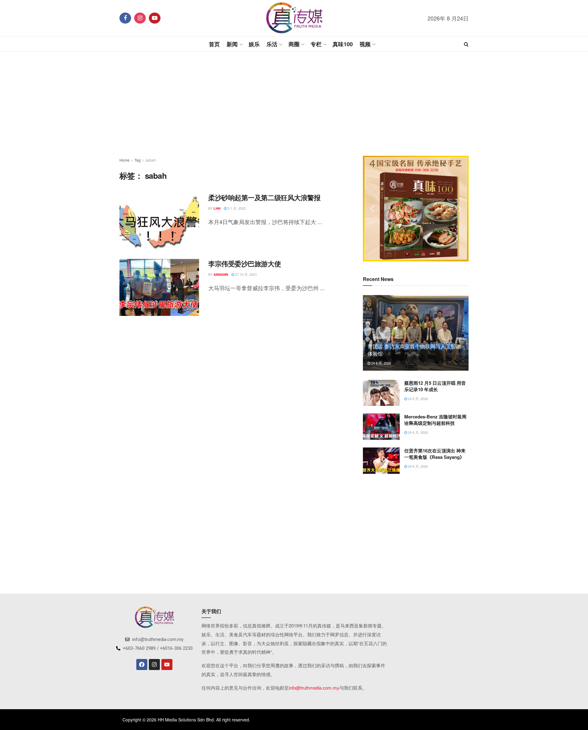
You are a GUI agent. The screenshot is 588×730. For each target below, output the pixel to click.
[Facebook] (141, 664)
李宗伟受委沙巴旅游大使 (244, 263)
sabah (150, 160)
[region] (416, 208)
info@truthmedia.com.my (314, 687)
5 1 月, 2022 (236, 208)
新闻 (232, 44)
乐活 (271, 44)
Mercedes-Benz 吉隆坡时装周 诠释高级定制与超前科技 (435, 419)
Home (124, 160)
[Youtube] (166, 664)
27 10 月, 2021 (245, 274)
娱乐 (254, 44)
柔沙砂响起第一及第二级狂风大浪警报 (264, 197)
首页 (214, 44)
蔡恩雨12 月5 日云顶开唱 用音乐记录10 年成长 (435, 386)
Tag (137, 160)
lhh (217, 208)
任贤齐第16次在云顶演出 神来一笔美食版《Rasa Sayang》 (435, 453)
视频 (365, 44)
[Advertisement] (294, 104)
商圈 (294, 44)
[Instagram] (154, 664)
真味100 (343, 44)
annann (220, 274)
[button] (372, 209)
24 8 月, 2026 (380, 363)
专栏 (316, 44)
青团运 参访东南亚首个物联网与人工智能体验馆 (414, 349)
